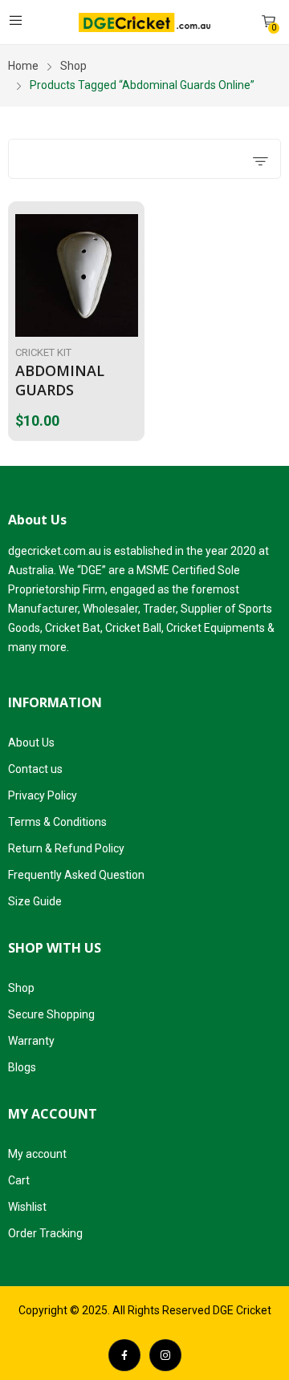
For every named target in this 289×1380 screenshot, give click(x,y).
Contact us (35, 769)
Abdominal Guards (59, 380)
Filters (52, 158)
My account (37, 1153)
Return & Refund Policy (66, 848)
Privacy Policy (42, 795)
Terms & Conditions (57, 821)
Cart (19, 1180)
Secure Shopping (51, 1014)
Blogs (22, 1067)
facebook (124, 1355)
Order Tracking (45, 1233)
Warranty (31, 1040)
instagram (165, 1355)
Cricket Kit (43, 352)
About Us (31, 742)
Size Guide (35, 901)
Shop (21, 987)
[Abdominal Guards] (76, 275)
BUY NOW (134, 416)
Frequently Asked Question (76, 874)
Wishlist (27, 1206)
